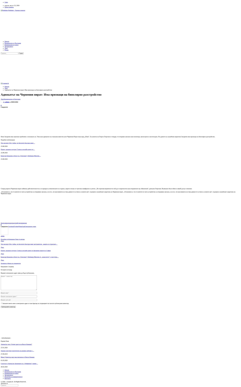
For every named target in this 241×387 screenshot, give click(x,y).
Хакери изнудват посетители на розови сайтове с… (17, 351)
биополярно (4, 223)
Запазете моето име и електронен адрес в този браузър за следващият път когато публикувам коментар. (36, 303)
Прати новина (9, 7)
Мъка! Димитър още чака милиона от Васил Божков (17, 357)
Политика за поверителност (13, 377)
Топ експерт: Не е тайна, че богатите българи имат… (18, 143)
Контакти (8, 378)
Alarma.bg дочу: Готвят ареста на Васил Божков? (16, 344)
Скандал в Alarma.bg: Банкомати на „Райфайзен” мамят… (19, 363)
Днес (6, 48)
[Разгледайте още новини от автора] (4, 234)
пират (10, 223)
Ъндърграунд (9, 46)
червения (24, 223)
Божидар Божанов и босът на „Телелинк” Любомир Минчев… (21, 156)
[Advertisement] (57, 26)
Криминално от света (11, 45)
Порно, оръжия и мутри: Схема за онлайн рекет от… (18, 149)
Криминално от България (13, 43)
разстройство (16, 223)
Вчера (6, 50)
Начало (7, 41)
